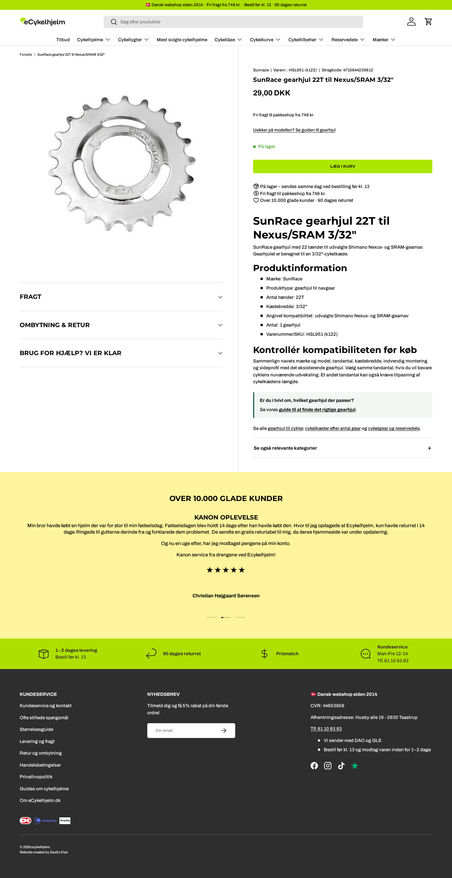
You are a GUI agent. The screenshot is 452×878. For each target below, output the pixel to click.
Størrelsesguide (36, 729)
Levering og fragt (37, 741)
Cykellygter (130, 39)
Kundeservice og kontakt (46, 705)
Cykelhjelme (90, 39)
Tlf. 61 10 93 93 (326, 728)
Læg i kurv (342, 166)
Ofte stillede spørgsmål (44, 717)
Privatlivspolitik (36, 776)
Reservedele (344, 39)
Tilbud (63, 39)
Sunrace (261, 70)
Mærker (380, 39)
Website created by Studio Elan (44, 852)
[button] (428, 21)
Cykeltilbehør (302, 39)
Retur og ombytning (41, 753)
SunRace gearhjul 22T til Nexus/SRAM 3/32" (71, 54)
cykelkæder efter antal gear (333, 428)
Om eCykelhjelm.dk (40, 800)
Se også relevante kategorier (285, 448)
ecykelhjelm (40, 847)
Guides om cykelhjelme (44, 788)
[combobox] (233, 22)
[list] (123, 167)
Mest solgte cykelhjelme (182, 39)
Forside (26, 54)
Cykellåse (225, 39)
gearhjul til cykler (285, 428)
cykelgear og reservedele (394, 428)
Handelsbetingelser (40, 765)
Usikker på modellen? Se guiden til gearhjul (294, 130)
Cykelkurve (261, 39)
